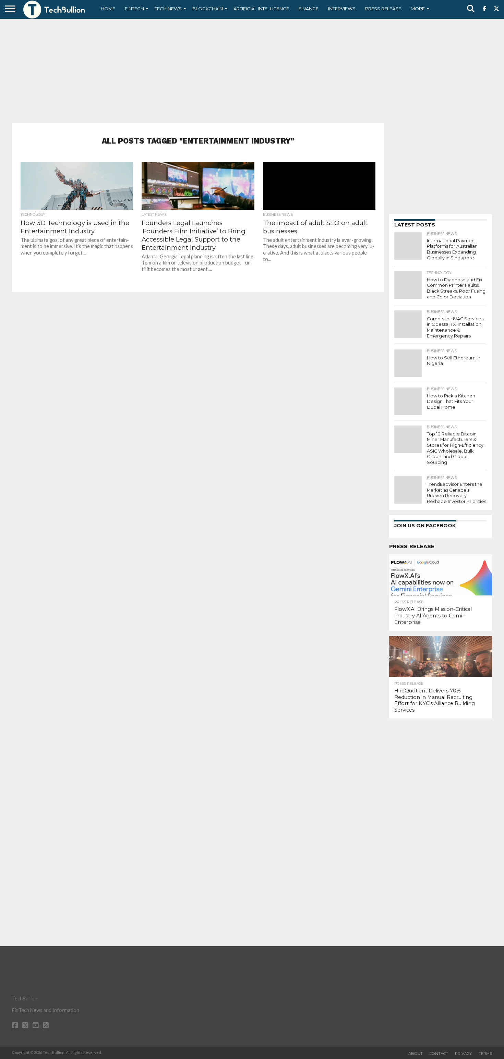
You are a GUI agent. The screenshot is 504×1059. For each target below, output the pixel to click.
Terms (485, 1053)
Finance (309, 8)
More (418, 8)
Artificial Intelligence (261, 8)
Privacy (463, 1053)
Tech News (168, 8)
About (415, 1053)
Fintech (134, 8)
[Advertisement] (252, 70)
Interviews (342, 8)
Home (108, 8)
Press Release (383, 8)
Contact (439, 1053)
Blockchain (207, 8)
